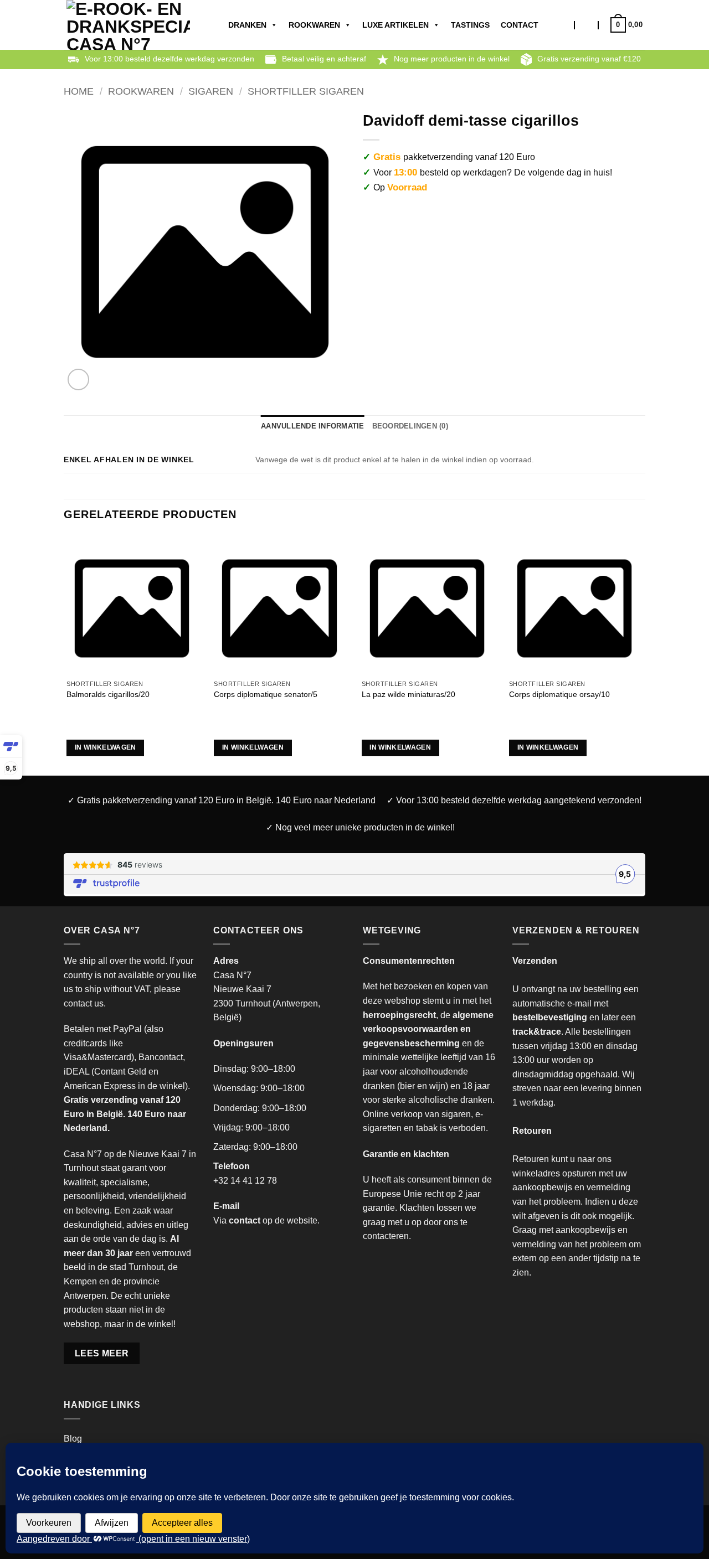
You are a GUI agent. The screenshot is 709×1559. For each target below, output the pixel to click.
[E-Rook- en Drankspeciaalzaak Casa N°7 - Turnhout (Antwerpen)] (128, 25)
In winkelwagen (105, 747)
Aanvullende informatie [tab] (312, 426)
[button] (586, 25)
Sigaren (210, 91)
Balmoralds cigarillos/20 (108, 694)
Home (79, 91)
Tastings (470, 24)
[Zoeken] (564, 24)
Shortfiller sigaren (306, 91)
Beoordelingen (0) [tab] (410, 426)
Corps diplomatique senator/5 (265, 694)
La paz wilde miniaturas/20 (408, 694)
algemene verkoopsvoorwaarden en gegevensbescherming (428, 1029)
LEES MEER (102, 1353)
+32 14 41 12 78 (245, 1180)
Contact (519, 24)
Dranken (247, 24)
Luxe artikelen (395, 24)
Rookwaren (314, 24)
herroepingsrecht (399, 1015)
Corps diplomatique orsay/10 (559, 694)
